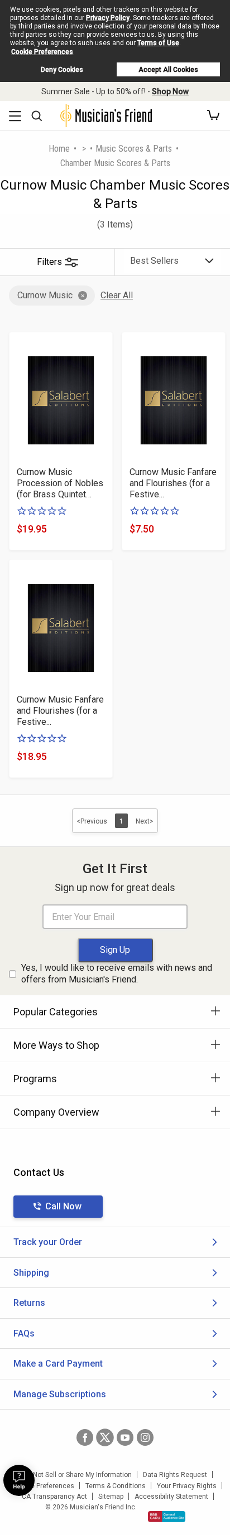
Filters (49, 261)
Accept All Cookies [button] (168, 70)
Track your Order (47, 1242)
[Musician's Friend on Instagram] (145, 1437)
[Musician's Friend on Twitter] (105, 1437)
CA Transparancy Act (54, 1496)
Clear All (116, 295)
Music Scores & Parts (133, 148)
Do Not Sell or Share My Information (77, 1475)
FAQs (24, 1333)
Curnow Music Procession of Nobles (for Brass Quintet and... (60, 483)
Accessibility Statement (171, 1496)
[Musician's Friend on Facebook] (85, 1437)
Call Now (63, 1206)
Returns (29, 1302)
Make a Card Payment (58, 1363)
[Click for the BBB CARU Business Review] (166, 1516)
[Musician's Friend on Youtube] (125, 1437)
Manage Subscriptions (59, 1394)
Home (59, 148)
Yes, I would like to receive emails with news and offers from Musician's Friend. (116, 973)
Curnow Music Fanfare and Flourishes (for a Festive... (173, 483)
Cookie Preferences (42, 52)
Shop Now (170, 91)
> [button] (84, 148)
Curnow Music (45, 295)
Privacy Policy (108, 18)
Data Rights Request (175, 1475)
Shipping (31, 1272)
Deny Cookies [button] (62, 70)
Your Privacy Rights (187, 1486)
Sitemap (110, 1496)
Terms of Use (158, 43)
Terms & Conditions (115, 1486)
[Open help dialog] (19, 1480)
